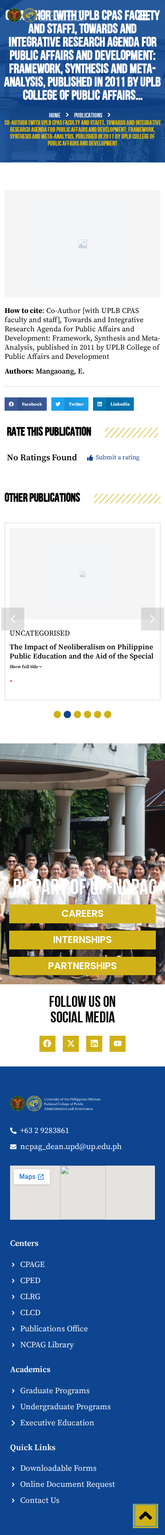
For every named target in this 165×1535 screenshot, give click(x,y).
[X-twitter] (71, 1044)
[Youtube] (118, 1044)
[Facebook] (47, 1044)
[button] (144, 15)
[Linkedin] (94, 1044)
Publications (88, 115)
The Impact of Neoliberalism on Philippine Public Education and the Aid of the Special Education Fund (82, 656)
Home (54, 115)
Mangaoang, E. (60, 371)
